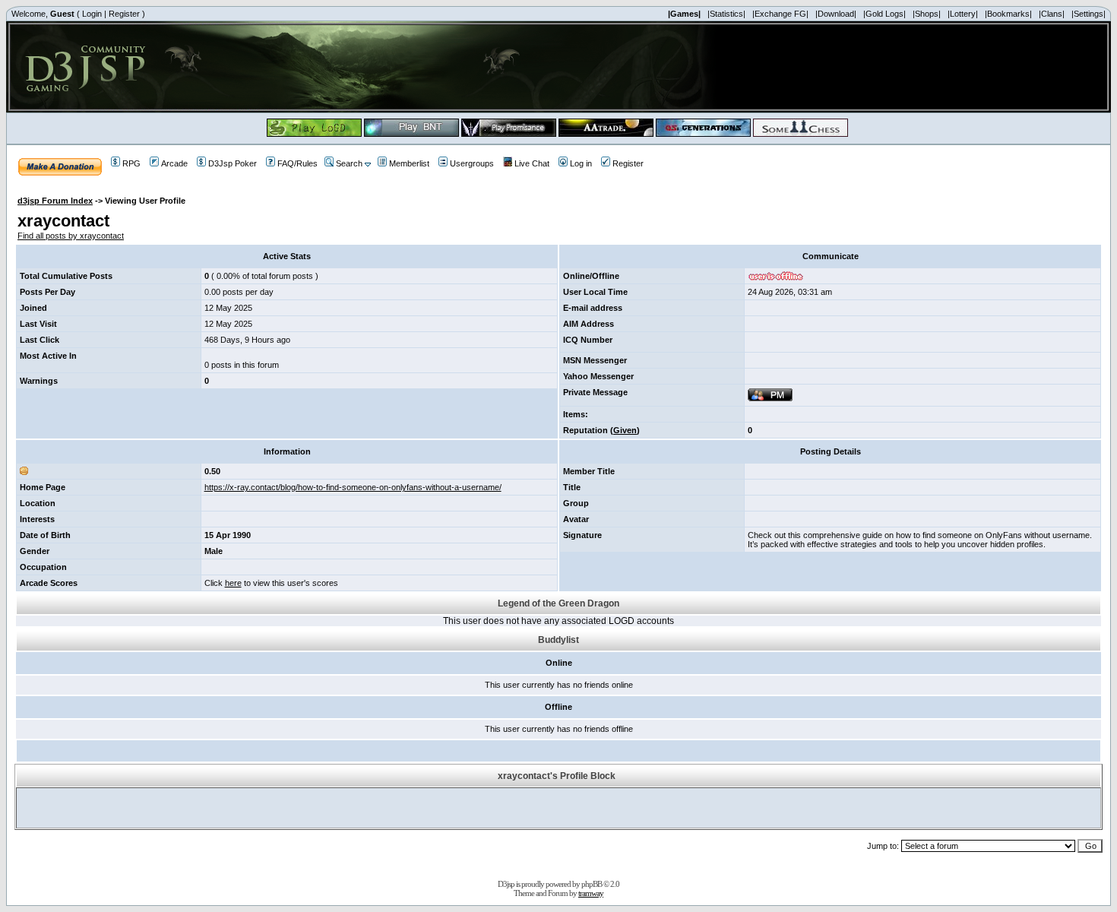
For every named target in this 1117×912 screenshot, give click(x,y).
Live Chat (531, 163)
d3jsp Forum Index (55, 200)
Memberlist (409, 163)
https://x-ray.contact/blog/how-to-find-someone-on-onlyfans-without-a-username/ (353, 487)
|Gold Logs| (884, 13)
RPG (131, 163)
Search (349, 163)
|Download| (835, 13)
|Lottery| (963, 13)
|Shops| (927, 13)
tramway (590, 893)
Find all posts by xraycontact (70, 235)
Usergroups (472, 163)
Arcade (174, 163)
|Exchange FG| (780, 13)
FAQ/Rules (297, 163)
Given (625, 430)
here (233, 582)
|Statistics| (726, 13)
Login (92, 13)
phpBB (591, 883)
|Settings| (1088, 13)
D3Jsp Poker (232, 163)
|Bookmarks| (1008, 13)
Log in (581, 163)
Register (124, 13)
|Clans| (1052, 13)
